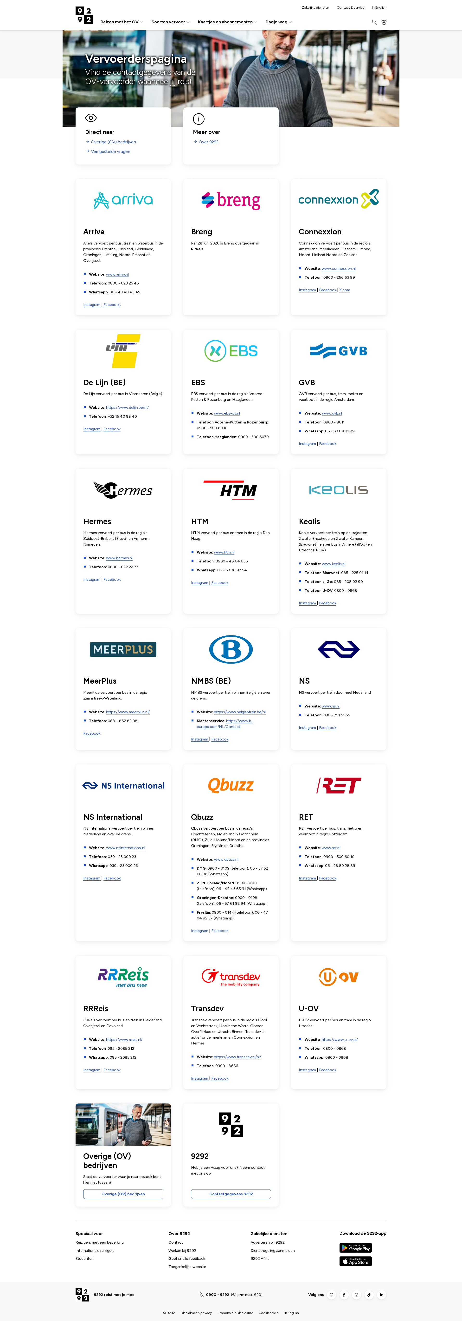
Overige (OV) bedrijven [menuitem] (113, 142)
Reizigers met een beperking (100, 1242)
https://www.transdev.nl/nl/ (237, 1057)
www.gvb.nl (332, 413)
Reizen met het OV (120, 22)
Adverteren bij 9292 (268, 1242)
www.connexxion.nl (339, 268)
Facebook (112, 304)
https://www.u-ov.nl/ (340, 1039)
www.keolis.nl (333, 563)
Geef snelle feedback (186, 1258)
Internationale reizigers (95, 1250)
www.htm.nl (224, 552)
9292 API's (260, 1258)
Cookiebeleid (269, 1313)
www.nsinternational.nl (125, 847)
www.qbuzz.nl (226, 859)
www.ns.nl (331, 706)
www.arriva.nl (117, 274)
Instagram (92, 304)
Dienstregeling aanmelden (273, 1250)
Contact (175, 1242)
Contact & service (350, 8)
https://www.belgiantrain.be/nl (240, 712)
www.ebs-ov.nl (227, 413)
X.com (344, 290)
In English (379, 8)
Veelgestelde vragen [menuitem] (110, 151)
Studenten (85, 1258)
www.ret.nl (331, 847)
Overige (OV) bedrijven (123, 1194)
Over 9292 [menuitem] (208, 142)
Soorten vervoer (168, 22)
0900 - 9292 (217, 1294)
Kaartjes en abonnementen (225, 22)
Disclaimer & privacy (196, 1313)
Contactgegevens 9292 (231, 1194)
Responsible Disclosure (235, 1313)
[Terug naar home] (84, 15)
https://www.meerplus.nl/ (128, 712)
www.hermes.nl (119, 558)
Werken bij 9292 (182, 1250)
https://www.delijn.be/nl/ (127, 407)
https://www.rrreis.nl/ (124, 1039)
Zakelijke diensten (315, 8)
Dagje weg (276, 22)
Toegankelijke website (187, 1266)
